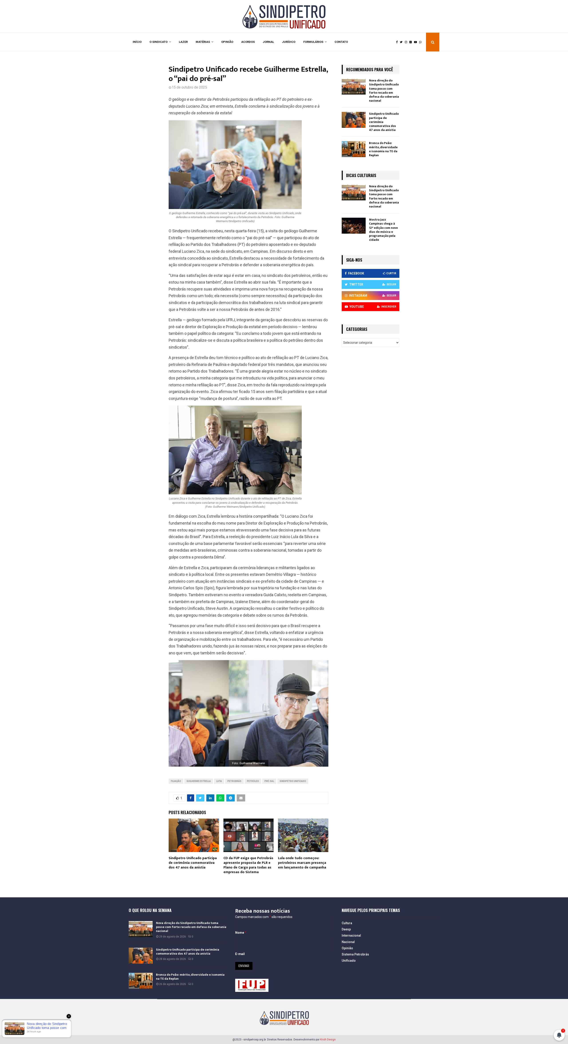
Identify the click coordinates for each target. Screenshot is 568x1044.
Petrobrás (234, 781)
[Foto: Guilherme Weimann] (248, 713)
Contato (341, 41)
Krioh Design (328, 1039)
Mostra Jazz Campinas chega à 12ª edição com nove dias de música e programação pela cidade (383, 229)
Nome (240, 932)
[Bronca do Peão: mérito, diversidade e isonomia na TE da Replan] (354, 149)
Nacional (348, 942)
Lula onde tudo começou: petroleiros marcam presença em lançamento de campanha (302, 862)
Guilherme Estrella (199, 781)
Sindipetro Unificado (293, 781)
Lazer (183, 41)
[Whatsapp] (421, 42)
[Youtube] (416, 42)
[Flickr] (411, 42)
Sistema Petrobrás (355, 954)
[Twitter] (402, 42)
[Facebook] (398, 42)
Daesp (346, 929)
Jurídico (288, 41)
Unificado (349, 960)
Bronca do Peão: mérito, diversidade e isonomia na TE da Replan (383, 149)
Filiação (176, 781)
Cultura (347, 923)
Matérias (203, 41)
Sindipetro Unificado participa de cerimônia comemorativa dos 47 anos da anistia (193, 862)
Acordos (248, 41)
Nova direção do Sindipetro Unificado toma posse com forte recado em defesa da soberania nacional (384, 90)
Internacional (351, 935)
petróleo (253, 781)
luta (219, 781)
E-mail (240, 954)
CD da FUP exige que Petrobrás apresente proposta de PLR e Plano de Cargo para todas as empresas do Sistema (248, 865)
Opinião (227, 41)
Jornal (268, 41)
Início (137, 41)
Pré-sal (269, 781)
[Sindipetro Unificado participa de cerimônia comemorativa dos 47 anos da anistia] (354, 120)
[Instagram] (407, 42)
